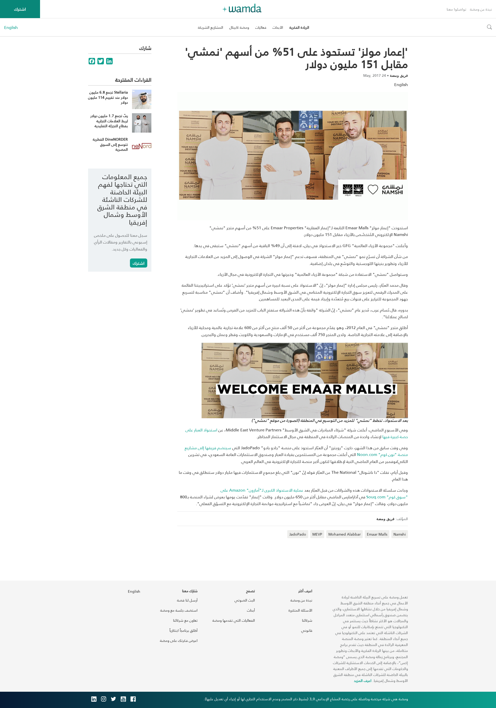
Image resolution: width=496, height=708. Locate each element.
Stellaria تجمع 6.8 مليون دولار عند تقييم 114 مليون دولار (108, 97)
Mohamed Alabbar (344, 534)
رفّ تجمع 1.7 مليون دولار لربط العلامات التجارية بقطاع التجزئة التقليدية (109, 120)
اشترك (20, 9)
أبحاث (251, 610)
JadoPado (297, 534)
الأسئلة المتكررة (300, 610)
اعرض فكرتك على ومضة (179, 640)
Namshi (399, 534)
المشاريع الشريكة (210, 27)
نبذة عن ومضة (481, 9)
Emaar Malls (377, 534)
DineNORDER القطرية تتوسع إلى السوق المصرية (110, 144)
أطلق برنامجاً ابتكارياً (183, 630)
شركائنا (307, 620)
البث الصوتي (245, 600)
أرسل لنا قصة (187, 600)
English (11, 27)
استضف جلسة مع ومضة (179, 610)
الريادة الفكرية (299, 27)
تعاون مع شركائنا (185, 620)
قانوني (306, 630)
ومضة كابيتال (239, 27)
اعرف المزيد (362, 680)
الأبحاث (278, 27)
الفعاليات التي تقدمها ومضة (233, 620)
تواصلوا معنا (456, 9)
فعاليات (260, 27)
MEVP (317, 534)
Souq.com (376, 497)
